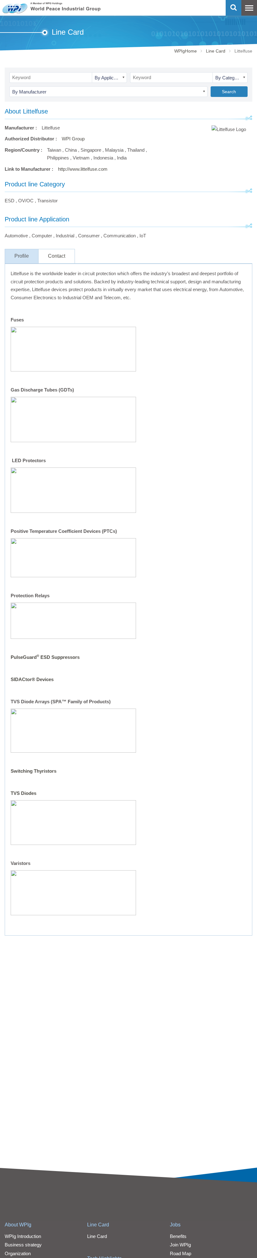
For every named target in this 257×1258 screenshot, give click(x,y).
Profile (21, 256)
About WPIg (18, 1224)
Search (229, 91)
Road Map (180, 1253)
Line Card (215, 50)
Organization (18, 1253)
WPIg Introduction (23, 1236)
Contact (56, 256)
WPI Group (73, 138)
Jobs (175, 1224)
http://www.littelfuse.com (83, 169)
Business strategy (23, 1244)
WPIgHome (185, 50)
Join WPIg (180, 1244)
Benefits (178, 1236)
